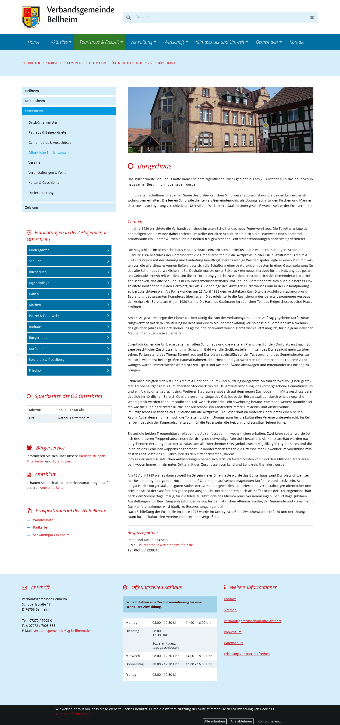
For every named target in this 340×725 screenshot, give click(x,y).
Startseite (54, 63)
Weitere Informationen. (74, 714)
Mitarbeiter (35, 461)
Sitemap (230, 610)
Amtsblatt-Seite (52, 487)
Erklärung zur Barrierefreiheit (247, 654)
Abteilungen (61, 461)
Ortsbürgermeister (43, 122)
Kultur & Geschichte (43, 182)
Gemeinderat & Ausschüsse (49, 142)
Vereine (34, 162)
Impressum (232, 632)
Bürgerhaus (167, 63)
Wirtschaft (174, 42)
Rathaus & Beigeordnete (47, 132)
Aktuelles (59, 42)
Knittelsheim (35, 100)
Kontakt (297, 42)
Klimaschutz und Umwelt (220, 42)
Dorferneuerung (41, 192)
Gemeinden (267, 42)
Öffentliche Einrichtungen (132, 63)
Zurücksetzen (312, 17)
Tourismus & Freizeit (99, 42)
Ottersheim (97, 63)
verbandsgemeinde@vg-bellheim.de (62, 630)
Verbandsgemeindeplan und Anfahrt (252, 621)
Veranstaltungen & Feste (47, 172)
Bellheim (32, 91)
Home (33, 42)
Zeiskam (31, 207)
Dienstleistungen (92, 456)
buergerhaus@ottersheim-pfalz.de (166, 545)
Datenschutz (233, 643)
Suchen (129, 17)
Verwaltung (141, 42)
